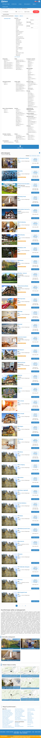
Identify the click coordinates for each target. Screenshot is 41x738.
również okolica (6, 14)
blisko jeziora (31, 127)
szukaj (36, 11)
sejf (29, 86)
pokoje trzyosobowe (8, 66)
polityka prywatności (26, 731)
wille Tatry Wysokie (30, 708)
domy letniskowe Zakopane (7, 712)
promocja (28, 25)
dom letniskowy (18, 23)
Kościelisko (19, 186)
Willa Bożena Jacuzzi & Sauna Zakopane (26, 528)
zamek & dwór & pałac (20, 52)
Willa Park (20, 375)
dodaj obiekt (16, 732)
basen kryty (30, 93)
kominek (30, 72)
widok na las (31, 137)
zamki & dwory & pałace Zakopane (21, 719)
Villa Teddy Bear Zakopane (23, 566)
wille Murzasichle (30, 718)
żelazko (30, 66)
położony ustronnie (32, 131)
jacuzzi (6, 109)
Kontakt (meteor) (9, 731)
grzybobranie (31, 97)
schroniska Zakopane (18, 715)
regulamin (16, 731)
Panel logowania (23, 732)
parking (18, 64)
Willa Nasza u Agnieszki (23, 490)
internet (18, 62)
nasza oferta (37, 731)
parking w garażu (19, 66)
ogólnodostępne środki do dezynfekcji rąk (20, 137)
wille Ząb (29, 711)
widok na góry (31, 135)
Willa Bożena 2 (21, 349)
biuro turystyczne (19, 22)
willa (17, 50)
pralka (5, 82)
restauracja (18, 55)
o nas (33, 731)
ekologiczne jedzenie (20, 84)
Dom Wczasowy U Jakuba (23, 158)
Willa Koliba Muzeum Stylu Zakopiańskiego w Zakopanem (30, 676)
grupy (17, 142)
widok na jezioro (31, 136)
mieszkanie (18, 34)
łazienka (30, 64)
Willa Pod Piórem (21, 362)
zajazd (17, 51)
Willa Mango (20, 439)
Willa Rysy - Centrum (22, 273)
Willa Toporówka (21, 298)
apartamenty (7, 60)
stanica (17, 46)
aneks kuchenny (31, 60)
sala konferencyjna (32, 118)
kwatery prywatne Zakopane (7, 722)
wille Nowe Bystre (30, 714)
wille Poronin (29, 716)
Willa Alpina (20, 515)
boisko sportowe (31, 96)
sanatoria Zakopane (18, 713)
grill (29, 70)
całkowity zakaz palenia (20, 61)
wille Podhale (17, 722)
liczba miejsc (28, 22)
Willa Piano (20, 579)
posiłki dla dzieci (19, 89)
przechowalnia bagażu (32, 84)
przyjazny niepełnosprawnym (32, 111)
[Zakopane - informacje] (39, 152)
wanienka (18, 125)
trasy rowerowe (31, 104)
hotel (17, 28)
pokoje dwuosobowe (8, 64)
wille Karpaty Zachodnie (19, 726)
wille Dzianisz (29, 720)
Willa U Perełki (21, 413)
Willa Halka (20, 171)
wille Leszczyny (30, 721)
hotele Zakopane (5, 718)
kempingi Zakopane (5, 719)
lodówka (30, 77)
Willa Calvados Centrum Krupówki (25, 209)
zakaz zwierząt (19, 69)
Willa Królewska (21, 234)
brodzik (18, 110)
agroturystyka (18, 19)
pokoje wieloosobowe (8, 68)
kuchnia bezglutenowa (20, 85)
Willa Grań (20, 388)
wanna (6, 84)
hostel (17, 27)
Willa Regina (20, 426)
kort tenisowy (31, 100)
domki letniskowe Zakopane (7, 714)
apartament (18, 20)
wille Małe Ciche (30, 722)
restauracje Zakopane (19, 712)
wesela (30, 120)
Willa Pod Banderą (22, 222)
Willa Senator (20, 260)
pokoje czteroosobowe (8, 62)
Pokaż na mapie (20, 147)
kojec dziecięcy (19, 112)
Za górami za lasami (22, 337)
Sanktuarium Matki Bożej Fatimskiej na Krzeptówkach (11, 687)
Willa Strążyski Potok (22, 592)
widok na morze (31, 139)
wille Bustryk (29, 719)
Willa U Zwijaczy (21, 464)
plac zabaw (18, 120)
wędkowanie (31, 105)
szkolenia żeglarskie (8, 135)
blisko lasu (30, 128)
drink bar (18, 82)
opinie (38, 155)
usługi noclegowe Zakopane (20, 716)
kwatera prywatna (19, 32)
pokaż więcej (17, 56)
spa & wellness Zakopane (6, 725)
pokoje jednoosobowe (8, 65)
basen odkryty (31, 94)
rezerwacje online (7, 18)
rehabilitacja (19, 68)
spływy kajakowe (31, 102)
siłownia (6, 112)
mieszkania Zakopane (6, 723)
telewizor (30, 65)
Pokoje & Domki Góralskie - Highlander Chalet (28, 183)
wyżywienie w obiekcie (20, 90)
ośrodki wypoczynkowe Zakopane (8, 727)
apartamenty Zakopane (6, 711)
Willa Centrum (21, 541)
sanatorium (18, 43)
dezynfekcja (18, 135)
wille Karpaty (17, 725)
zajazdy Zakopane (18, 718)
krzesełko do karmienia (20, 113)
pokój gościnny (18, 40)
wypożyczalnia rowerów (33, 106)
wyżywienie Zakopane (6, 716)
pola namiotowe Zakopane (19, 711)
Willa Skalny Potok (22, 196)
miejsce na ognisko (32, 78)
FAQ (20, 731)
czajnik (30, 69)
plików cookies (10, 736)
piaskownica (19, 118)
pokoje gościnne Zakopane (19, 710)
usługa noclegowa (19, 48)
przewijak (18, 122)
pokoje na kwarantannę (21, 138)
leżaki (29, 76)
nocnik (17, 116)
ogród (29, 79)
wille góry (29, 724)
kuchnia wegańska (20, 86)
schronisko (18, 44)
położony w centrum (32, 132)
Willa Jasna (20, 554)
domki (5, 61)
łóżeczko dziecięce (20, 114)
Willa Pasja (20, 311)
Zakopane (19, 161)
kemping (17, 30)
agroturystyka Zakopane (6, 710)
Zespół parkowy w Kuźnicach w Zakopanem (30, 688)
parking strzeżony (20, 65)
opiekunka (18, 117)
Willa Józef (20, 324)
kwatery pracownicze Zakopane (8, 721)
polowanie (30, 101)
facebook (3, 731)
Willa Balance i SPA (22, 247)
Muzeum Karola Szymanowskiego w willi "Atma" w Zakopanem (30, 699)
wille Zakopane (17, 717)
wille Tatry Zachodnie (31, 710)
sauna (5, 110)
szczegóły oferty (35, 167)
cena (27, 18)
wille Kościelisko (30, 713)
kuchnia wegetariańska (20, 88)
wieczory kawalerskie (32, 121)
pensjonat (17, 39)
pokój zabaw (19, 121)
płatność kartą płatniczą (9, 142)
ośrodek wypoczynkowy (20, 38)
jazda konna (30, 98)
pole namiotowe (19, 42)
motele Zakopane (5, 724)
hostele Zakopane (5, 717)
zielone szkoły (31, 124)
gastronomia (18, 54)
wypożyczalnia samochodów (31, 89)
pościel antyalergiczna (32, 114)
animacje (18, 109)
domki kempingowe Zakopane (7, 713)
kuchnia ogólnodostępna (31, 74)
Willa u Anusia (21, 400)
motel (17, 35)
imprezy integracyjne (32, 117)
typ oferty (16, 18)
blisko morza (31, 129)
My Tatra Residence (22, 503)
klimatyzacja (30, 62)
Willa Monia (20, 452)
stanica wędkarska (19, 47)
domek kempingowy (19, 24)
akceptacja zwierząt (20, 60)
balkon (29, 61)
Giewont (11, 700)
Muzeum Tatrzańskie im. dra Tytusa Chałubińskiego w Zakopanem (11, 676)
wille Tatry (17, 724)
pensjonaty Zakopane (19, 708)
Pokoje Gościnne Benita (23, 286)
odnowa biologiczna (19, 36)
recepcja (30, 85)
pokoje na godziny (32, 82)
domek (17, 26)
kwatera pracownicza (19, 31)
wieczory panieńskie (32, 122)
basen (29, 92)
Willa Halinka (20, 477)
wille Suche (29, 715)
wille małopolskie (30, 726)
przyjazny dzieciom (20, 124)
